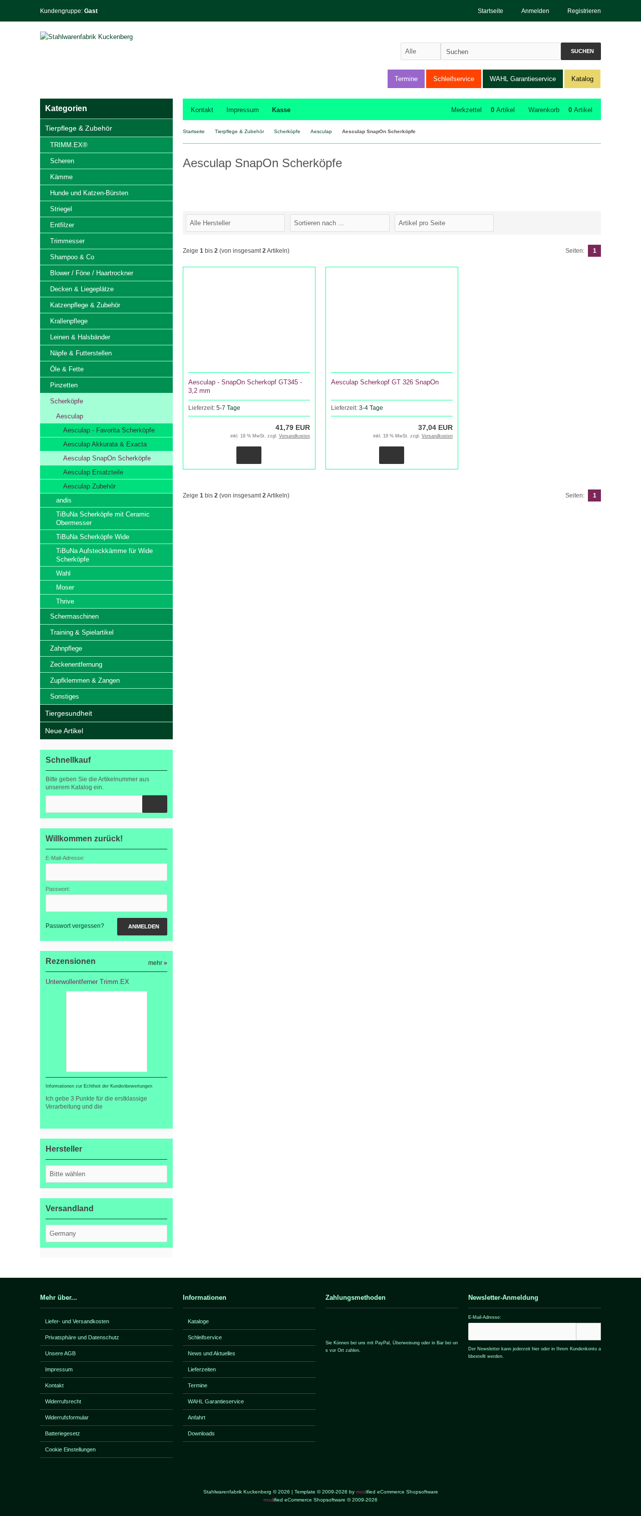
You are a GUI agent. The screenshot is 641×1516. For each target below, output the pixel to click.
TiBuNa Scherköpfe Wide (92, 537)
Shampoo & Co (72, 257)
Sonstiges (64, 696)
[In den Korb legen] (155, 804)
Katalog (582, 79)
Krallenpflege (69, 321)
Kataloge (198, 1321)
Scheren (62, 161)
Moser (65, 587)
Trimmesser (67, 241)
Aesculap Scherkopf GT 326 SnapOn (385, 382)
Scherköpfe (66, 401)
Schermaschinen (74, 616)
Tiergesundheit (68, 713)
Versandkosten (294, 435)
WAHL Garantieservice (523, 79)
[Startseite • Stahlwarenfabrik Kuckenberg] (106, 37)
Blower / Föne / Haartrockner (91, 273)
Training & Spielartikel (82, 632)
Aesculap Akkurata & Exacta (105, 444)
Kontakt (202, 110)
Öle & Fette (67, 369)
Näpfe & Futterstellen (81, 353)
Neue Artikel (64, 731)
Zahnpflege (66, 648)
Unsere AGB (60, 1353)
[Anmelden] (588, 1331)
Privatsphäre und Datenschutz (82, 1337)
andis (64, 500)
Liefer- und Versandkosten (77, 1321)
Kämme (61, 177)
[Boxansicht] (590, 222)
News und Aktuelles (211, 1353)
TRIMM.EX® (69, 145)
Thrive (65, 601)
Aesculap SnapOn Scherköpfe (107, 458)
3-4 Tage (371, 407)
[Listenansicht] (595, 222)
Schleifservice (453, 79)
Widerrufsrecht (63, 1401)
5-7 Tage (228, 407)
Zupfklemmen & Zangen (85, 680)
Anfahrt (196, 1417)
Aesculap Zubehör (89, 486)
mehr (157, 962)
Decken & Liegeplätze (82, 289)
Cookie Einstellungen (70, 1449)
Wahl (63, 573)
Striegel (61, 209)
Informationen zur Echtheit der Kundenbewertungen (99, 1086)
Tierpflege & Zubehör (78, 128)
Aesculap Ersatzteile (93, 472)
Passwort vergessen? (75, 925)
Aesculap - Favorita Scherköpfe (109, 430)
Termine (406, 79)
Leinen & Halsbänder (80, 337)
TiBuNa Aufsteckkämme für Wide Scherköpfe (104, 555)
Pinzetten (64, 385)
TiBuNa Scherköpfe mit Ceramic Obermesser (103, 519)
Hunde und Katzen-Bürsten (89, 193)
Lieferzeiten (202, 1369)
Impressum (242, 110)
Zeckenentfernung (76, 664)
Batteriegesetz (62, 1433)
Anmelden (142, 926)
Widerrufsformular (67, 1417)
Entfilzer (62, 225)
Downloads (201, 1433)
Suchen (581, 51)
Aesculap (69, 416)
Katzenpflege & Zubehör (85, 305)
